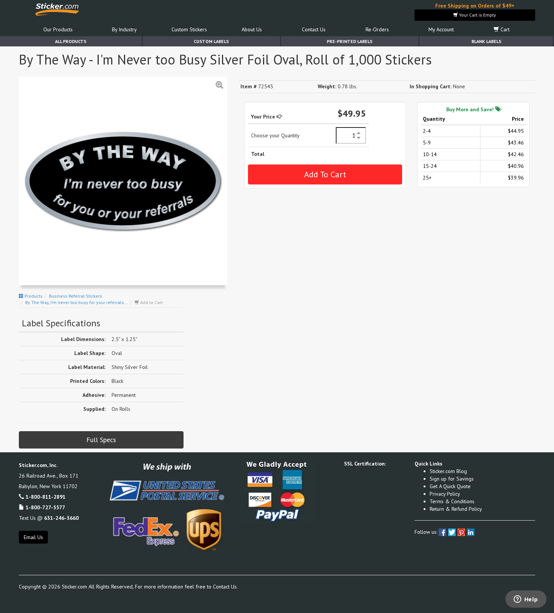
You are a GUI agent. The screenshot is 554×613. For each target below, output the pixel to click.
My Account (441, 29)
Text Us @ (49, 518)
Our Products (58, 29)
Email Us (33, 537)
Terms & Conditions (452, 501)
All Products (70, 41)
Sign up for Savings (452, 478)
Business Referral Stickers (75, 296)
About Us (252, 29)
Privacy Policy (445, 493)
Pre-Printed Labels (349, 41)
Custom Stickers (189, 29)
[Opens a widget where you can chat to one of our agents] (525, 599)
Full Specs (101, 439)
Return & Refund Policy (456, 508)
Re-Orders (377, 29)
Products (33, 296)
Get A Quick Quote (450, 486)
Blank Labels (486, 41)
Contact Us (314, 29)
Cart (504, 29)
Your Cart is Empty (477, 15)
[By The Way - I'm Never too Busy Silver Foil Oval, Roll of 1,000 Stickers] (123, 181)
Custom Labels (211, 41)
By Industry (124, 29)
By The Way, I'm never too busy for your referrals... (76, 302)
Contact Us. (225, 586)
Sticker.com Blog (448, 471)
